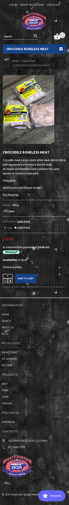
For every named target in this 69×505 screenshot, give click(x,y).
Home (15, 60)
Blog (5, 333)
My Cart (7, 365)
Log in (13, 4)
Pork (5, 390)
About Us (8, 327)
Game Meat (28, 60)
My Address (9, 358)
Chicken (7, 403)
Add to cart (26, 278)
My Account (9, 352)
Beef (5, 383)
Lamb (5, 396)
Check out (53, 4)
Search (6, 320)
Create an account (31, 4)
